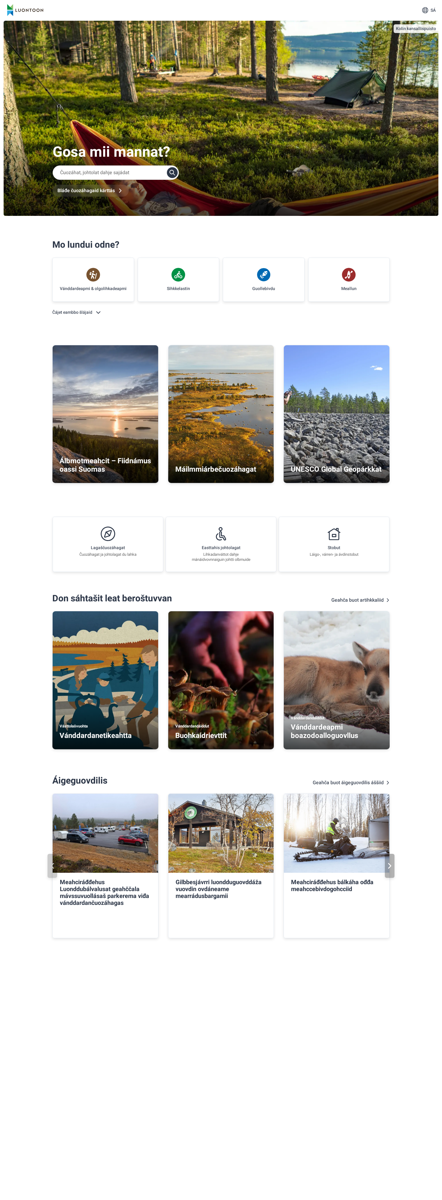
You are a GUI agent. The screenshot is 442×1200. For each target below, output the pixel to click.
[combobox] (116, 172)
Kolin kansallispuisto (416, 29)
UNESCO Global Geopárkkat (336, 469)
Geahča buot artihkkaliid (357, 600)
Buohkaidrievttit (201, 735)
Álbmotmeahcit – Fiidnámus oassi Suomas (105, 465)
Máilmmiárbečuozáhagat (215, 469)
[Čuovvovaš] (389, 866)
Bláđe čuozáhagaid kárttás (86, 190)
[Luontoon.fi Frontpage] (25, 10)
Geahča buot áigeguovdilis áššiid (348, 782)
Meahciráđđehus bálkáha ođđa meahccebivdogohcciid (332, 885)
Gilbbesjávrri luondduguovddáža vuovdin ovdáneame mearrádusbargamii (219, 889)
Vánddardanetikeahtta (96, 735)
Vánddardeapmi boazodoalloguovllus (324, 731)
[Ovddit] (52, 866)
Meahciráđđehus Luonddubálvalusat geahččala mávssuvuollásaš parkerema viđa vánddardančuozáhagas (104, 892)
